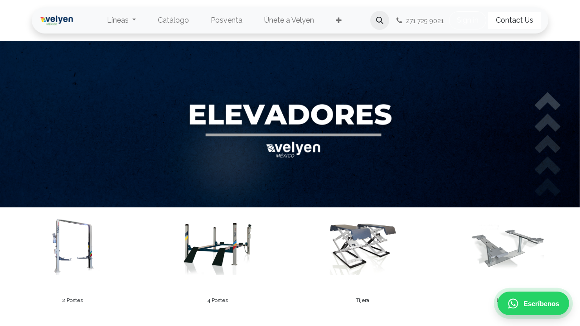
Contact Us (514, 20)
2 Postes (72, 300)
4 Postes (218, 300)
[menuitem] (121, 20)
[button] (379, 20)
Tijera (362, 300)
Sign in (467, 20)
